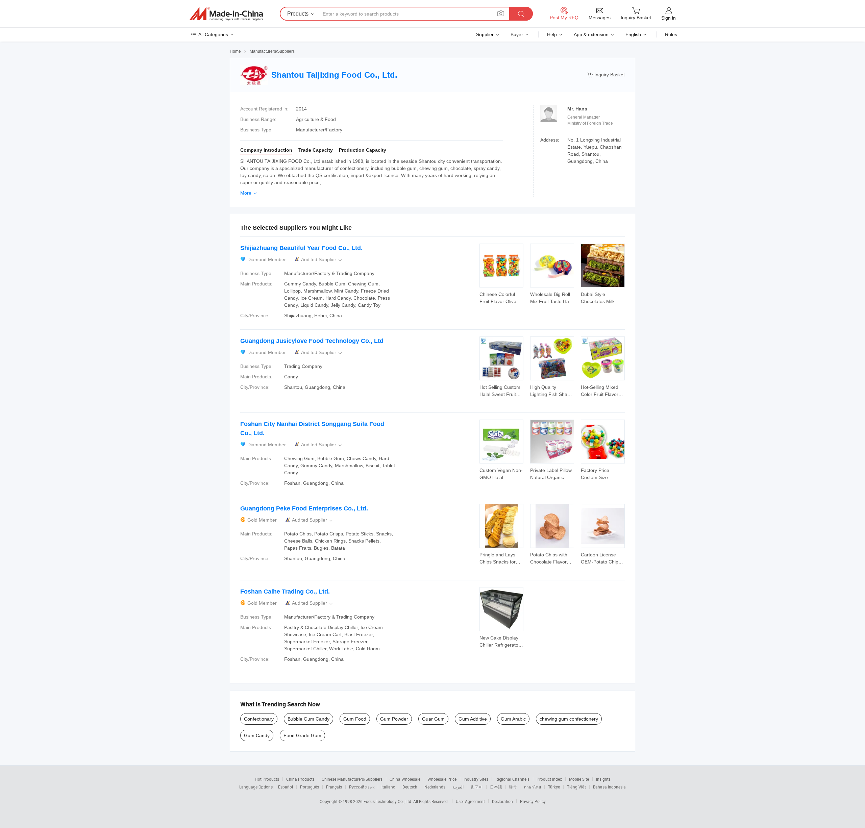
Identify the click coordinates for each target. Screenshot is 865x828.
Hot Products (267, 779)
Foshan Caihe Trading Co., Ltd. (285, 591)
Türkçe (554, 786)
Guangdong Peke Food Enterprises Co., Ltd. (304, 508)
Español (285, 786)
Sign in (668, 18)
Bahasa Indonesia (609, 786)
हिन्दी (513, 786)
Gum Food (354, 719)
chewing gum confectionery (569, 719)
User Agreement (470, 801)
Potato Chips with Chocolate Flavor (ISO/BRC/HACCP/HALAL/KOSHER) (569, 562)
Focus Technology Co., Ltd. (388, 801)
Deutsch (409, 786)
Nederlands (434, 786)
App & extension (591, 34)
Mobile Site (579, 779)
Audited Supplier (322, 259)
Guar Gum (433, 719)
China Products (300, 779)
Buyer (517, 34)
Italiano (388, 786)
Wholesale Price (441, 779)
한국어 (477, 786)
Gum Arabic (513, 719)
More (249, 193)
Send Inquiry (501, 297)
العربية (458, 786)
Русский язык (361, 786)
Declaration (502, 801)
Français (334, 786)
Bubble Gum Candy (308, 719)
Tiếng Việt (576, 786)
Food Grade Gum (302, 735)
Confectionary (259, 719)
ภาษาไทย (532, 786)
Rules (671, 34)
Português (309, 786)
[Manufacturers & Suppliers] (226, 14)
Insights (603, 779)
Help (552, 34)
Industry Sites (476, 779)
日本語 (496, 786)
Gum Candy (257, 735)
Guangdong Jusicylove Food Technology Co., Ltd (312, 340)
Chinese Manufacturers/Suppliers (352, 779)
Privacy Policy (533, 801)
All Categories (213, 34)
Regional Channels (512, 779)
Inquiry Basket (606, 75)
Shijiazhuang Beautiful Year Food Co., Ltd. (301, 248)
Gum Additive (473, 719)
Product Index (549, 779)
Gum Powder (394, 719)
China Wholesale (405, 779)
